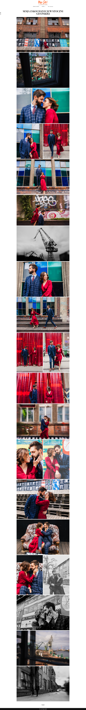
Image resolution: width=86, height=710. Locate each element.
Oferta (43, 6)
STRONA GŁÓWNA (36, 6)
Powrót (43, 704)
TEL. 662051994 (50, 6)
